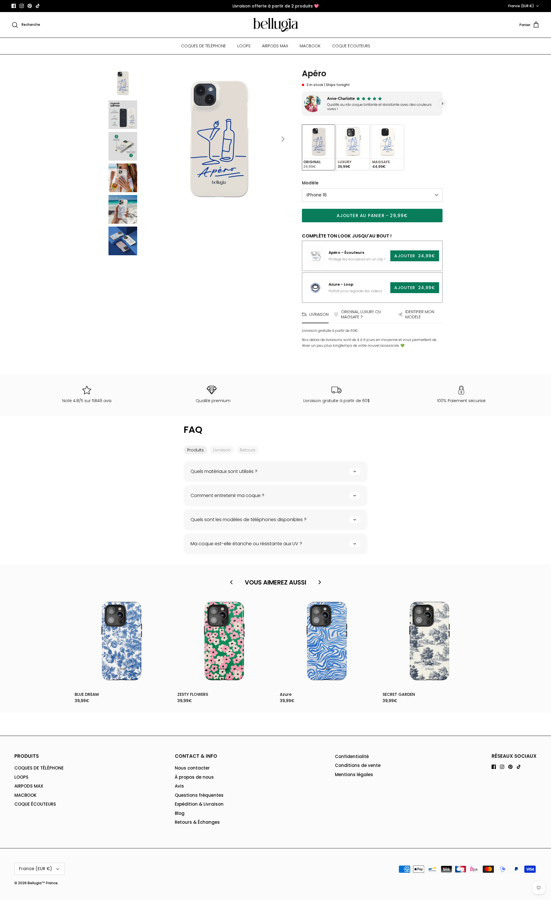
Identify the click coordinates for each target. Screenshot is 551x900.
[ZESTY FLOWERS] (224, 641)
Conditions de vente (358, 765)
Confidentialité (352, 756)
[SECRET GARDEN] (430, 641)
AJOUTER (414, 256)
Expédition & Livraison (199, 804)
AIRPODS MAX (275, 46)
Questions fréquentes (199, 795)
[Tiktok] (38, 6)
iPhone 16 (316, 195)
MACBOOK (310, 46)
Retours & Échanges (197, 822)
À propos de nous (194, 777)
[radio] (318, 147)
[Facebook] (13, 6)
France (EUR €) (521, 5)
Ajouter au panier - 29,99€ (372, 216)
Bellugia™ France (43, 882)
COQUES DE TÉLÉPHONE (203, 46)
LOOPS (244, 46)
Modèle (310, 183)
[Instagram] (22, 6)
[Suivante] (283, 139)
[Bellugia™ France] (275, 25)
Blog (180, 813)
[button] (301, 103)
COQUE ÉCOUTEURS (351, 46)
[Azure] (327, 641)
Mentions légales (354, 775)
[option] (219, 139)
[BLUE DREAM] (122, 641)
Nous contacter (192, 768)
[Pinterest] (30, 6)
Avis (179, 786)
